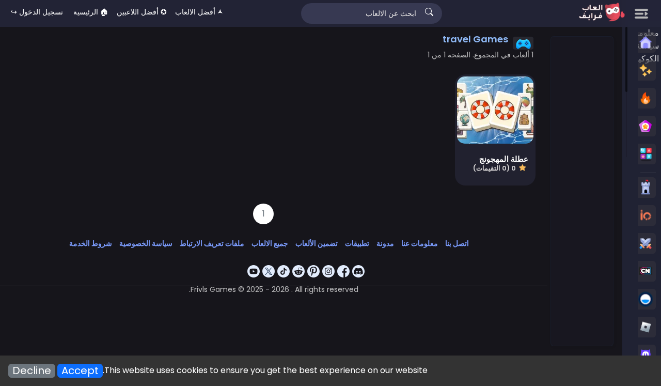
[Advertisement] (581, 192)
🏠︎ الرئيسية (90, 12)
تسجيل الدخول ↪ (37, 12)
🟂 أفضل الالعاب (199, 12)
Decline (31, 371)
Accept (80, 371)
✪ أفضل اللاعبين (142, 12)
